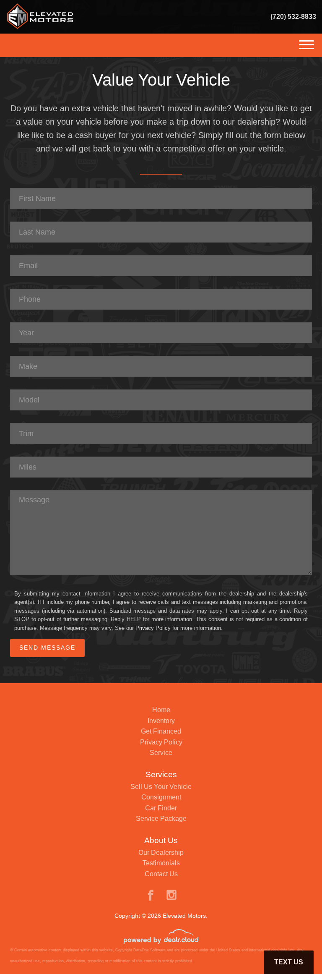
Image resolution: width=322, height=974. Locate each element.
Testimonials (161, 863)
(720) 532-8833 (293, 16)
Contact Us (161, 873)
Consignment (161, 797)
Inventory (161, 720)
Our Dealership (161, 852)
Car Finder (161, 808)
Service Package (161, 818)
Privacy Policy (153, 628)
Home (161, 709)
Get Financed (161, 731)
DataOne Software (149, 950)
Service (161, 752)
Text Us (288, 962)
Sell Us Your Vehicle (161, 786)
